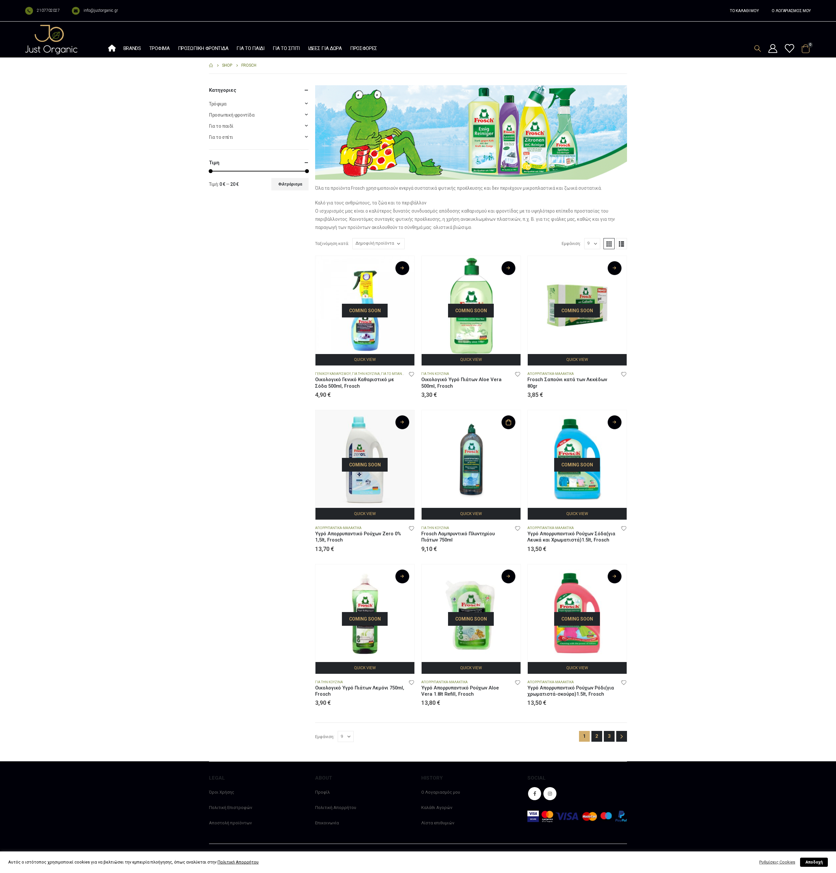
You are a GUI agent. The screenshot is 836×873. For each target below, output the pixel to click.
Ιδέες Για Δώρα (325, 48)
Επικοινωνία (327, 822)
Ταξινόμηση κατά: (332, 243)
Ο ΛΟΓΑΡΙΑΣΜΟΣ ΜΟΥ (791, 10)
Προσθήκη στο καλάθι (508, 422)
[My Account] (772, 49)
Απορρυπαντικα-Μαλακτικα (550, 374)
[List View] (621, 243)
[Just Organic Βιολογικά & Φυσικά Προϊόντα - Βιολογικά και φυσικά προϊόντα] (51, 39)
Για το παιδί (250, 48)
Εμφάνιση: (571, 243)
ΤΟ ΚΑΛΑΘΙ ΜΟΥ (744, 10)
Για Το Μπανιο (393, 374)
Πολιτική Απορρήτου (335, 807)
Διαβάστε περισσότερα (402, 268)
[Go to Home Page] (211, 65)
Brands (132, 48)
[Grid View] (609, 243)
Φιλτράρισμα (290, 184)
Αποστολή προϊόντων (230, 822)
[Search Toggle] (758, 48)
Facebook (534, 793)
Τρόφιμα (159, 48)
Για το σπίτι (286, 48)
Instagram (549, 793)
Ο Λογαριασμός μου (440, 792)
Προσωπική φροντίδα (203, 48)
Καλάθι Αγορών (436, 807)
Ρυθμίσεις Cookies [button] (777, 862)
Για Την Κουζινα (366, 374)
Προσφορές (363, 48)
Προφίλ (322, 792)
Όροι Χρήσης (221, 792)
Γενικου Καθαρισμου (333, 374)
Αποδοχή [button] (814, 862)
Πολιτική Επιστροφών (230, 807)
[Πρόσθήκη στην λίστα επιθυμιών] (411, 374)
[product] (471, 459)
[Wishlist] (789, 49)
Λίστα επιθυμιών (437, 822)
